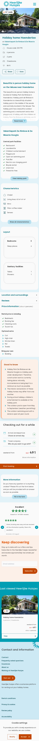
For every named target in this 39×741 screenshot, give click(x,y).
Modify (12, 737)
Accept (24, 737)
